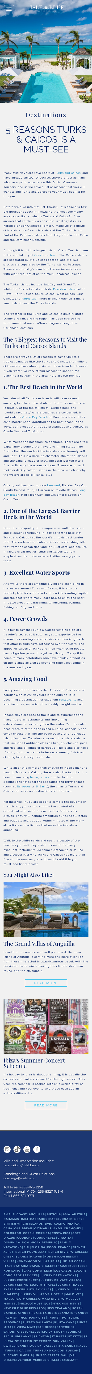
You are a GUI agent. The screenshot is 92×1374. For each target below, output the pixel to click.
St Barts (41, 786)
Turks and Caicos (68, 173)
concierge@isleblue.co (19, 1178)
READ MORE (46, 983)
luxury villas (39, 777)
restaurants (67, 699)
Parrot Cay (29, 298)
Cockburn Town (46, 255)
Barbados (24, 786)
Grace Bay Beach (35, 417)
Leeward (53, 485)
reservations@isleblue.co (21, 1165)
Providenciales (64, 289)
